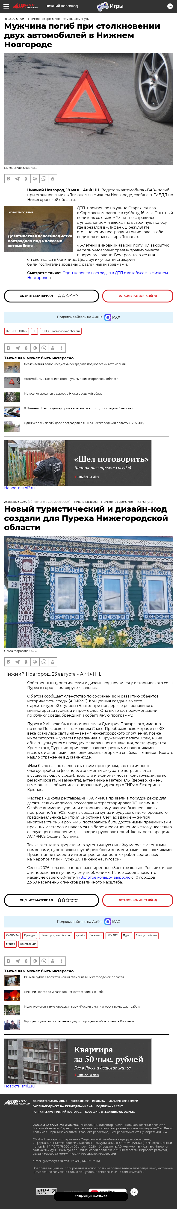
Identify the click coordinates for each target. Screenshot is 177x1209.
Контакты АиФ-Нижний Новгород (57, 1111)
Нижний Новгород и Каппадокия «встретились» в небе (63, 992)
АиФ (34, 167)
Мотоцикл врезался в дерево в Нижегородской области (65, 393)
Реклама (98, 1101)
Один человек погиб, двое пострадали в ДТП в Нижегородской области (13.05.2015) (84, 423)
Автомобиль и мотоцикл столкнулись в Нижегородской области (71, 379)
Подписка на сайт (109, 1106)
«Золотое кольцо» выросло (105, 877)
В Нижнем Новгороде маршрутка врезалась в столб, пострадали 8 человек (78, 408)
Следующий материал (91, 1196)
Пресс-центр (79, 1101)
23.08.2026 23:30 (15, 501)
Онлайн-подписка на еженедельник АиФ (63, 1106)
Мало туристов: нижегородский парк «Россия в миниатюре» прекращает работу (82, 1006)
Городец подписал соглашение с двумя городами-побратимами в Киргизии (79, 1021)
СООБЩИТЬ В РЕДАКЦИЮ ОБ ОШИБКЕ (110, 1111)
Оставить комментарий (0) (138, 295)
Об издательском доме (50, 1101)
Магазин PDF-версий (123, 1101)
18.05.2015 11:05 (14, 18)
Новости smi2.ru (19, 488)
